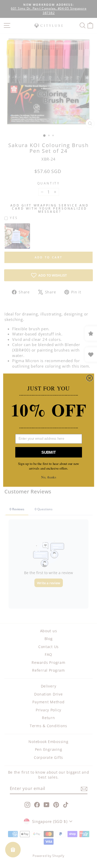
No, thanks (48, 477)
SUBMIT (48, 452)
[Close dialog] (89, 378)
